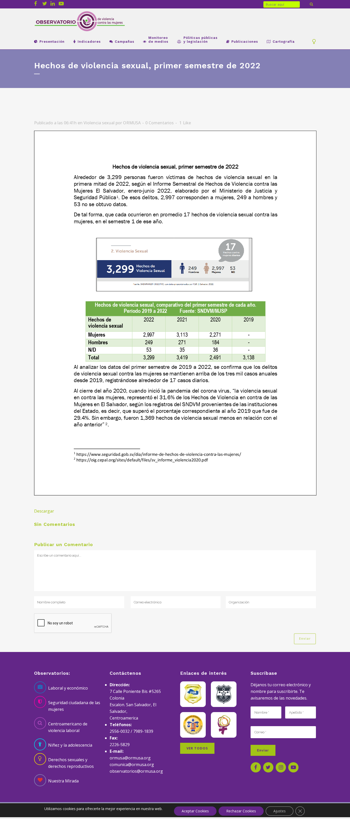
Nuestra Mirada (63, 781)
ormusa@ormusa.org (130, 758)
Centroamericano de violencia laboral (67, 727)
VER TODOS (197, 748)
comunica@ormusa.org (132, 764)
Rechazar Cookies (241, 811)
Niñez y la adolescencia (70, 745)
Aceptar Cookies (195, 811)
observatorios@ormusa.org (136, 771)
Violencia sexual (99, 123)
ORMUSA (132, 123)
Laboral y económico (68, 688)
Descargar (44, 511)
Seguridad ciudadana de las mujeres (74, 706)
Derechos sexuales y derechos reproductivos (71, 763)
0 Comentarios (159, 123)
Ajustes (279, 811)
